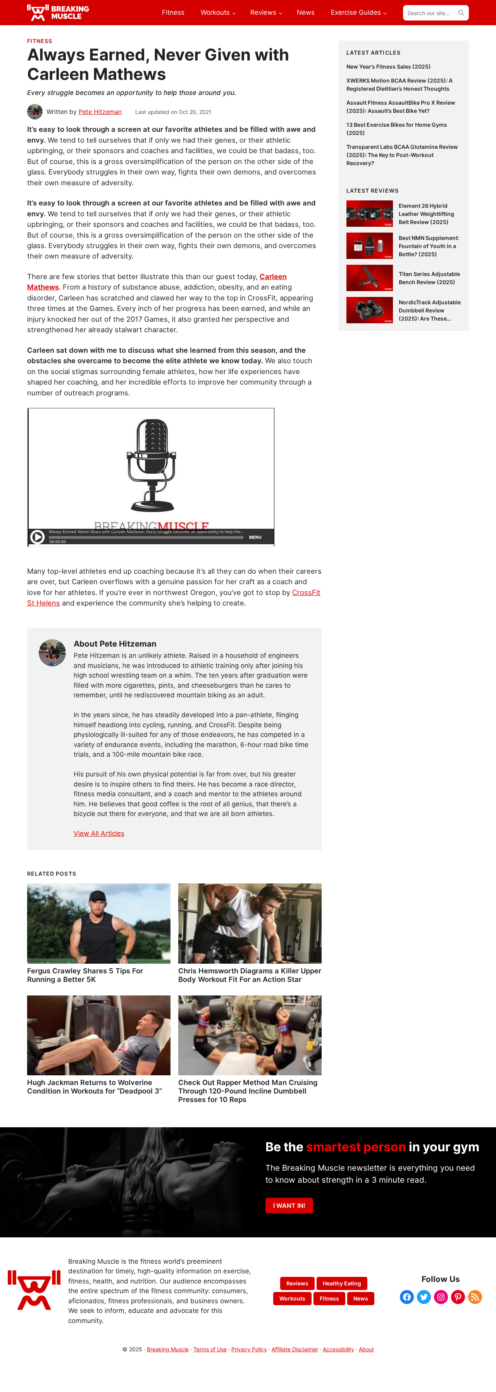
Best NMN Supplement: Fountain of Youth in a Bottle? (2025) (429, 246)
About (366, 1349)
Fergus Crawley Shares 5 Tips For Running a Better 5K (85, 974)
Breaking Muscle (168, 1349)
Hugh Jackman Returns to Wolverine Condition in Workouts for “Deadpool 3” (94, 1086)
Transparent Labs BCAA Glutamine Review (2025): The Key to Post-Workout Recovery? (402, 154)
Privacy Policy (249, 1349)
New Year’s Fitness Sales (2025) (388, 66)
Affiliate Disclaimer (295, 1349)
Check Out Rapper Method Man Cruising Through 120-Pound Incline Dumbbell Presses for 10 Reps (247, 1091)
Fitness (39, 41)
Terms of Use (210, 1349)
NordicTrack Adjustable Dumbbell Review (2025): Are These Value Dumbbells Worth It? (430, 318)
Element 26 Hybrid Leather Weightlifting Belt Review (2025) (426, 213)
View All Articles (99, 833)
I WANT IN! (289, 1205)
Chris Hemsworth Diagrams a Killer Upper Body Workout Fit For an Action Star (249, 974)
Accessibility (338, 1349)
